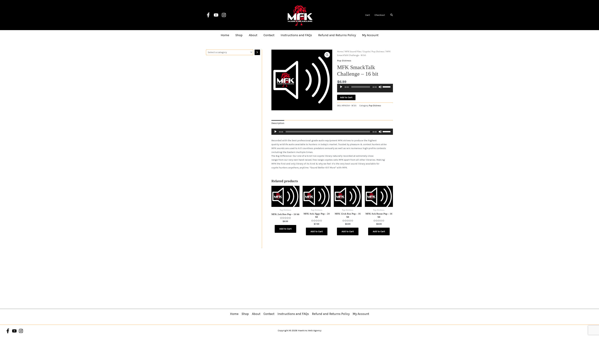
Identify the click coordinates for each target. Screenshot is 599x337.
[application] (365, 89)
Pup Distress (378, 51)
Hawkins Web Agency (309, 330)
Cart (367, 15)
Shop (239, 35)
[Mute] (380, 86)
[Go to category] (257, 52)
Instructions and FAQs (296, 35)
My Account (370, 35)
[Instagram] (224, 15)
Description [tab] (277, 123)
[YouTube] (216, 15)
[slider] (387, 86)
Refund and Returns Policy (337, 35)
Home (225, 35)
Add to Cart (346, 97)
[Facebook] (208, 15)
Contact (268, 35)
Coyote (366, 51)
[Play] (341, 86)
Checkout (380, 15)
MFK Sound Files (353, 51)
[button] (391, 15)
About (253, 35)
